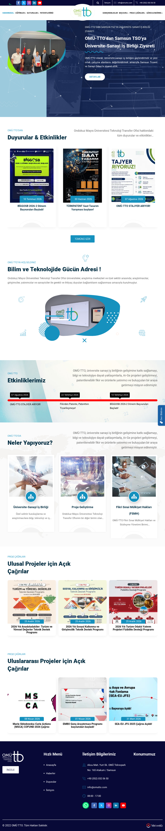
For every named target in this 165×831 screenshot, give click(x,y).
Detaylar (94, 77)
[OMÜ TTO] (82, 12)
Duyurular (32, 12)
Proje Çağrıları (137, 12)
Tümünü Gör (82, 239)
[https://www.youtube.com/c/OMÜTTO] (39, 3)
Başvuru (123, 12)
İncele (11, 770)
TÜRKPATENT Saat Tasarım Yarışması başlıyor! (82, 207)
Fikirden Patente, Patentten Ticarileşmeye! (74, 406)
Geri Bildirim (161, 414)
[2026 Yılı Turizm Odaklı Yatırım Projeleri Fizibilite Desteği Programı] (133, 602)
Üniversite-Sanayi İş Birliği (30, 507)
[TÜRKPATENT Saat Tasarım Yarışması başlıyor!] (82, 176)
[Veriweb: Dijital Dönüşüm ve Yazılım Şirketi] (154, 825)
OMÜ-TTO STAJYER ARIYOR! (133, 206)
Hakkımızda (7, 12)
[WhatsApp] (11, 3)
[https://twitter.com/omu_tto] (23, 3)
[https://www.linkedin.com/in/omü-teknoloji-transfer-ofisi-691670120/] (34, 3)
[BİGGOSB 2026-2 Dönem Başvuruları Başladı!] (31, 176)
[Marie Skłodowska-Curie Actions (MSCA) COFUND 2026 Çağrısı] (32, 699)
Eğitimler (19, 12)
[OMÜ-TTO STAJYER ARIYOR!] (133, 176)
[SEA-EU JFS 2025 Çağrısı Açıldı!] (133, 699)
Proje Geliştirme (82, 507)
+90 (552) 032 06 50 (147, 3)
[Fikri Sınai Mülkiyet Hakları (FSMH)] (134, 476)
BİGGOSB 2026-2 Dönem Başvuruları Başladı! (32, 207)
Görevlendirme (153, 12)
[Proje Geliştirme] (82, 476)
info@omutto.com (125, 3)
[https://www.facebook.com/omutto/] (18, 3)
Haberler (50, 773)
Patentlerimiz (46, 12)
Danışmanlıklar (110, 12)
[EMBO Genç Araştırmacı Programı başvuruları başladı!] (82, 699)
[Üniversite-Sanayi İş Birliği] (31, 476)
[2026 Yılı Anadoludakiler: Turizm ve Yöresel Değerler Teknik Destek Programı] (32, 602)
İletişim (107, 3)
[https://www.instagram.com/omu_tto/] (29, 3)
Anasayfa (51, 765)
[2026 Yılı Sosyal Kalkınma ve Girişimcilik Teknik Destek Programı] (82, 602)
